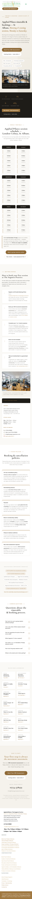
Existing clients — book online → (12, 54)
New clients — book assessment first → (16, 256)
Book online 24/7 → (9, 436)
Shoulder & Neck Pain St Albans (9, 863)
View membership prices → (22, 366)
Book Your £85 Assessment (12, 50)
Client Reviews (5, 879)
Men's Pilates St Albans (7, 849)
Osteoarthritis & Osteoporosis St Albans (11, 869)
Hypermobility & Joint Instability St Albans (11, 867)
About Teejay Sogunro (7, 877)
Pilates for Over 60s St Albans (9, 851)
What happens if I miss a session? (17, 638)
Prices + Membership (7, 883)
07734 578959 (24, 315)
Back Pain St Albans (6, 857)
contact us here (13, 317)
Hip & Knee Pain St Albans (8, 861)
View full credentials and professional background (15, 592)
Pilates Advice (5, 885)
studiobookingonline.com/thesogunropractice (19, 295)
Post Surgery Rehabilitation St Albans (10, 847)
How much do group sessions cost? (17, 648)
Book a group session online (16, 252)
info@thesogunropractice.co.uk (12, 434)
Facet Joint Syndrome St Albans (9, 865)
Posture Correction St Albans (8, 871)
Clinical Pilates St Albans (7, 840)
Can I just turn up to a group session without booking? (17, 622)
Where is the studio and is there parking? (17, 653)
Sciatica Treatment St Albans (8, 859)
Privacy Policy (27, 896)
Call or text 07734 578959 (10, 432)
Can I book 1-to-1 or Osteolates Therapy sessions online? (17, 643)
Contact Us (4, 887)
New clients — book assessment (11, 110)
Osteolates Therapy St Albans (9, 842)
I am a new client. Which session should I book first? (17, 627)
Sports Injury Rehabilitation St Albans (10, 846)
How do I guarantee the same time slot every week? (17, 633)
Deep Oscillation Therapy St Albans (10, 844)
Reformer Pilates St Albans (8, 839)
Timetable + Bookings (7, 881)
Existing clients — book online (10, 114)
